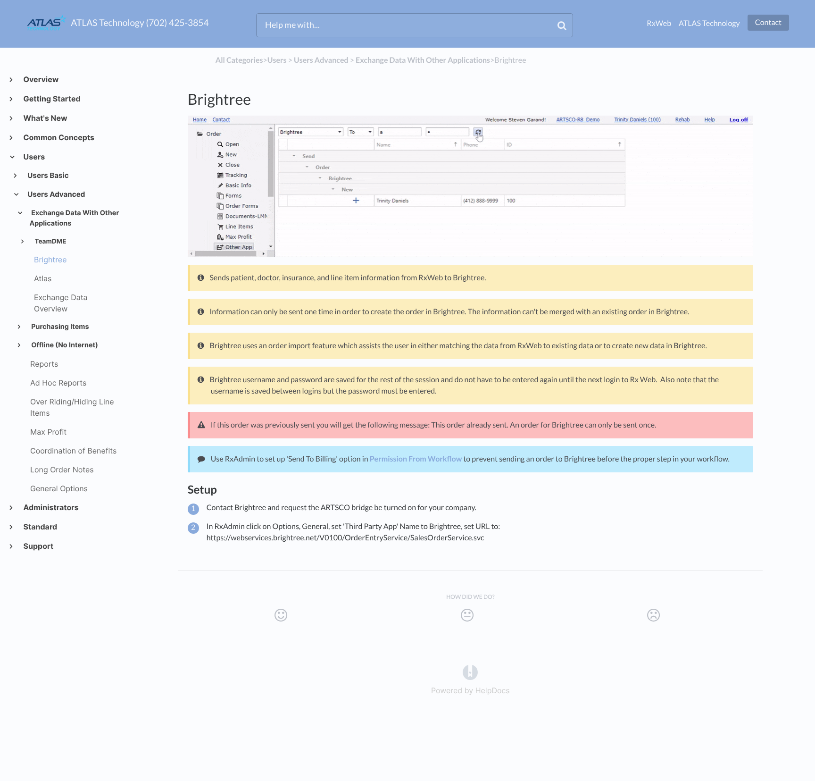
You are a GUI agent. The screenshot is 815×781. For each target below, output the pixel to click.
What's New (45, 118)
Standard (40, 526)
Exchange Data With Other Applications (74, 218)
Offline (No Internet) (64, 345)
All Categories (239, 60)
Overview (40, 79)
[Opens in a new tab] (470, 671)
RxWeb (659, 23)
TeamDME (49, 241)
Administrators (51, 507)
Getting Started (52, 98)
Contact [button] (768, 22)
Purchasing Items (59, 327)
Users (34, 156)
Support (38, 546)
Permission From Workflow (416, 458)
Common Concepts (58, 137)
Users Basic (47, 175)
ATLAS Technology (709, 23)
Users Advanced (55, 194)
